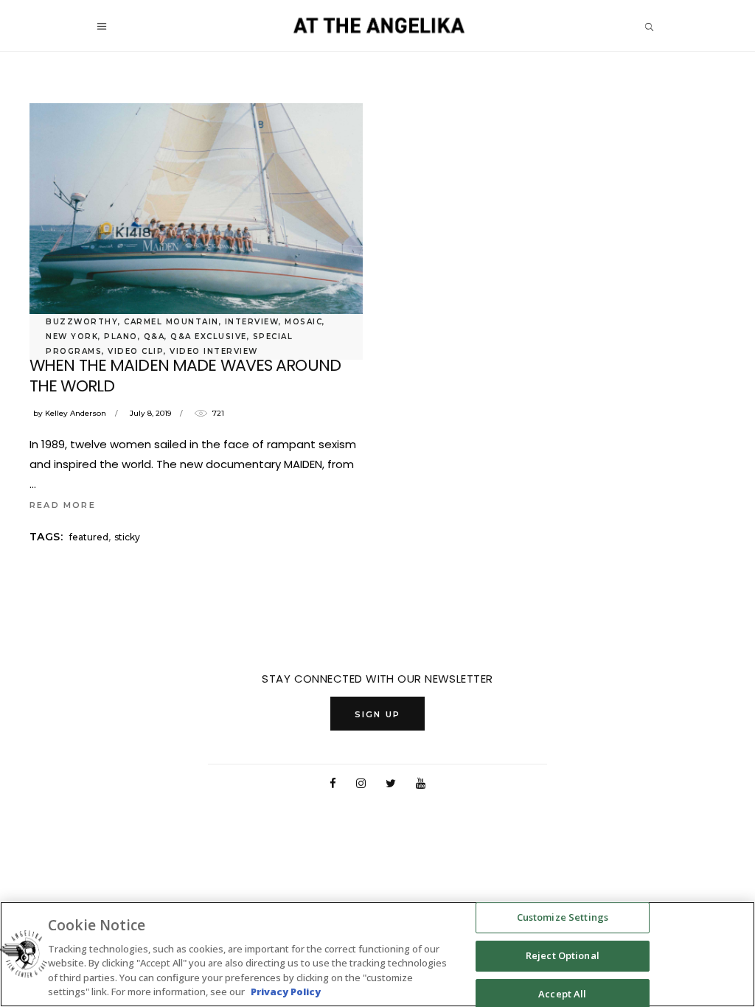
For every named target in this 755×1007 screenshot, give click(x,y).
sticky (127, 537)
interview (252, 322)
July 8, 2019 (150, 413)
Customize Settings (562, 917)
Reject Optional (562, 955)
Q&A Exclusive (208, 336)
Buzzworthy (82, 322)
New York (72, 336)
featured (88, 537)
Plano (121, 336)
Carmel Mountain (171, 322)
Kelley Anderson (75, 413)
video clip (136, 351)
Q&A (154, 336)
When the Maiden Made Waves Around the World (185, 375)
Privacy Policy (286, 991)
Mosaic (303, 322)
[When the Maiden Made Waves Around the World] (196, 214)
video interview (214, 351)
